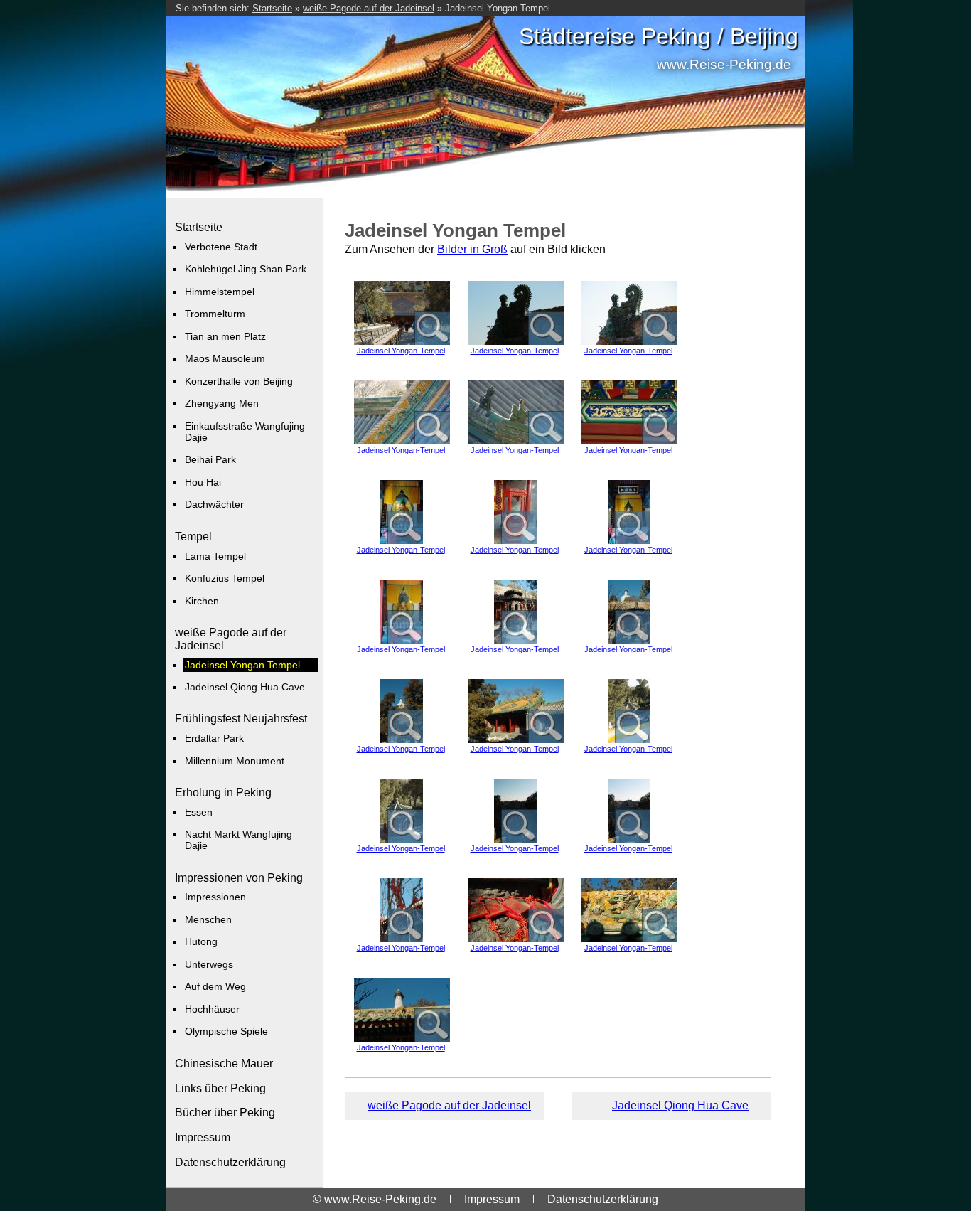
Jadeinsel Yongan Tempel (497, 8)
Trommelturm (215, 313)
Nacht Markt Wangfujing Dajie (238, 839)
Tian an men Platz (225, 336)
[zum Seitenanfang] (558, 1106)
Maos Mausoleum (225, 358)
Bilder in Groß (472, 249)
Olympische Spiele (226, 1031)
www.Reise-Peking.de (724, 64)
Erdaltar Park (214, 738)
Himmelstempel (219, 291)
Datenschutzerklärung (230, 1162)
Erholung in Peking (223, 792)
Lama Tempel (215, 556)
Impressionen (215, 896)
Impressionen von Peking (239, 878)
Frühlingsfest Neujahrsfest (241, 719)
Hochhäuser (212, 1009)
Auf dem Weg (215, 986)
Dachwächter (214, 504)
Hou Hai (203, 482)
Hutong (201, 941)
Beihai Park (210, 459)
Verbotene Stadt (221, 246)
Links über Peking (220, 1088)
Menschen (208, 919)
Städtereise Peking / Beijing (658, 36)
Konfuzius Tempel (224, 578)
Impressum (202, 1137)
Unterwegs (209, 964)
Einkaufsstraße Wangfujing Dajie (245, 431)
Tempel (193, 536)
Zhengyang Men (222, 403)
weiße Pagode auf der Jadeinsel (368, 8)
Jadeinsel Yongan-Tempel (401, 350)
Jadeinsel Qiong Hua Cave (245, 687)
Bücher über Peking (225, 1112)
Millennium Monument (234, 761)
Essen (199, 812)
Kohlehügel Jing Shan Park (245, 268)
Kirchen (202, 601)
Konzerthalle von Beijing (239, 381)
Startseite (272, 8)
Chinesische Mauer (224, 1063)
